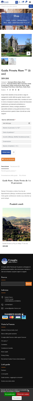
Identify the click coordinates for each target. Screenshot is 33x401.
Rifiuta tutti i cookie (23, 394)
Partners (3, 370)
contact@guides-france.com (13, 308)
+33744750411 (9, 304)
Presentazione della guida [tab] (9, 175)
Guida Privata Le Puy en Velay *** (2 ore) (15, 243)
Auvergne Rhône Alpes (14, 82)
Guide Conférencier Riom (17, 85)
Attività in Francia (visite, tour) (9, 330)
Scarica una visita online (8, 381)
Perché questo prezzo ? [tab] (8, 171)
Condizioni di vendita (7, 348)
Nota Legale (4, 352)
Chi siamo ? (4, 341)
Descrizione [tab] (5, 166)
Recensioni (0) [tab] (15, 166)
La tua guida (4, 374)
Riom (23, 82)
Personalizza (17, 398)
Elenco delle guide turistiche (9, 333)
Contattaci (4, 344)
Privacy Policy (5, 355)
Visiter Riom (26, 87)
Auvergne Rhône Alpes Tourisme (17, 83)
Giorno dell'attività (8, 120)
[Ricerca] (31, 6)
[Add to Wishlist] (14, 152)
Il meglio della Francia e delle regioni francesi (13, 337)
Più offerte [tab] (22, 175)
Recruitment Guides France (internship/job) (13, 359)
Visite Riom (18, 87)
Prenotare (6, 152)
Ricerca (4, 277)
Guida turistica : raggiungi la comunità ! (12, 377)
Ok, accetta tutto (10, 394)
